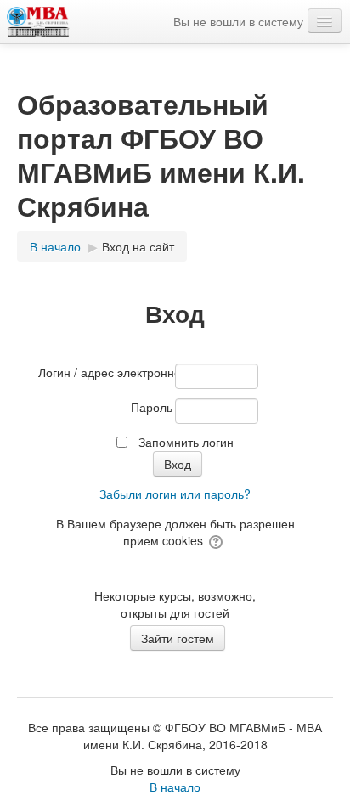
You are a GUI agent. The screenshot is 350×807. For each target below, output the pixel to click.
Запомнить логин (186, 441)
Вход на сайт (138, 246)
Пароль (151, 406)
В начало (175, 786)
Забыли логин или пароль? (175, 493)
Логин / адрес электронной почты (105, 372)
